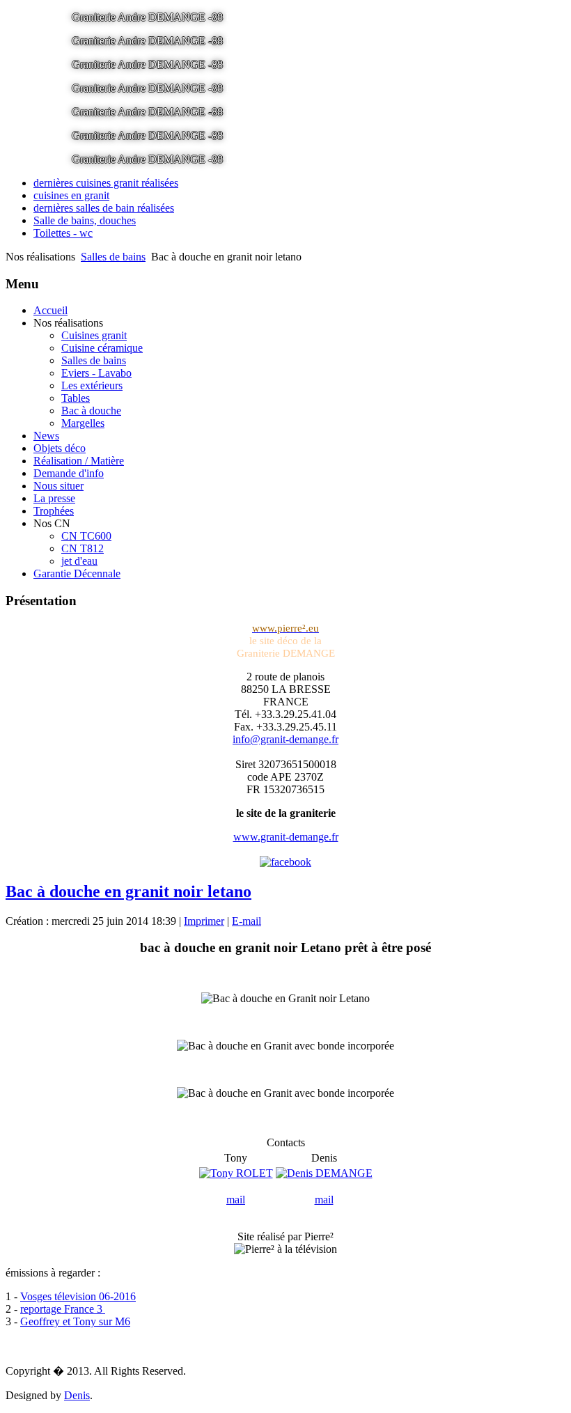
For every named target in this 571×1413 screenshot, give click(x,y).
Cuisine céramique (102, 348)
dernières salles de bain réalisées (103, 208)
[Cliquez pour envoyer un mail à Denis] (324, 1173)
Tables (75, 398)
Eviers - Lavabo (96, 373)
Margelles (82, 423)
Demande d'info (68, 473)
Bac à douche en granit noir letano (128, 891)
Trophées (53, 511)
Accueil (50, 310)
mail (235, 1199)
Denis (77, 1395)
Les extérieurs (92, 385)
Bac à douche (91, 410)
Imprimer (204, 921)
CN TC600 (86, 536)
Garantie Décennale (76, 573)
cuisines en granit (71, 195)
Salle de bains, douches (84, 220)
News (46, 436)
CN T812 (82, 548)
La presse (54, 498)
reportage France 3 (62, 1309)
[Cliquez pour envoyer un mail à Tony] (236, 1173)
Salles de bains (113, 257)
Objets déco (59, 448)
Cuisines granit (94, 335)
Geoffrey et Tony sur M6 (75, 1321)
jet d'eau (79, 561)
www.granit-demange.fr (285, 837)
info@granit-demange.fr (285, 739)
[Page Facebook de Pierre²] (285, 862)
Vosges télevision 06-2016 (78, 1296)
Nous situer (58, 486)
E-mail (246, 921)
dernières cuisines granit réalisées (105, 183)
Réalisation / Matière (78, 461)
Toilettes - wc (63, 233)
